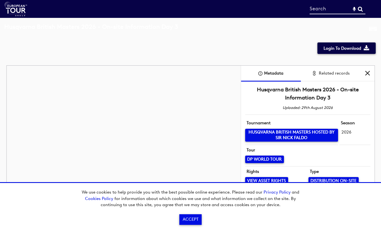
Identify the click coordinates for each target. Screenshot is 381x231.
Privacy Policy (277, 192)
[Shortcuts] (373, 30)
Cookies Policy (99, 198)
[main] (190, 116)
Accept (191, 219)
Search (360, 9)
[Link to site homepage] (15, 14)
